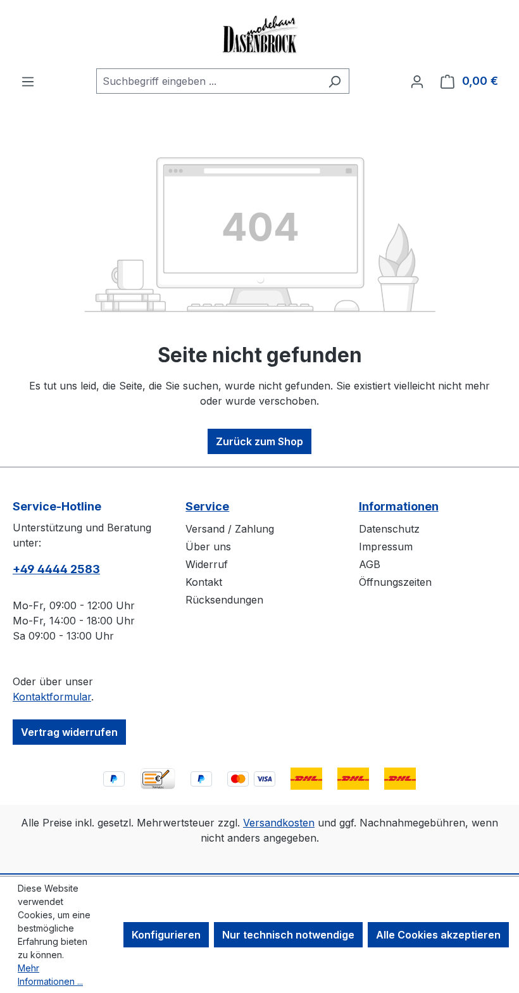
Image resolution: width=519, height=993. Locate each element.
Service (207, 506)
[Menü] (28, 81)
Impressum (386, 546)
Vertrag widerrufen (69, 732)
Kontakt (203, 582)
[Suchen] (334, 81)
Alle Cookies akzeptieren (438, 934)
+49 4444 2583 (56, 569)
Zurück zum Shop (259, 441)
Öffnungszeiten (395, 582)
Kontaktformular (52, 696)
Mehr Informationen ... (50, 975)
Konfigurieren (166, 934)
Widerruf (206, 564)
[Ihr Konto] (417, 81)
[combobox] (208, 81)
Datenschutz (389, 528)
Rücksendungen (224, 599)
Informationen (399, 506)
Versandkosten (279, 822)
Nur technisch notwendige (288, 934)
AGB (369, 564)
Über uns (208, 546)
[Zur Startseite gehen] (259, 34)
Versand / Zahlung (229, 528)
